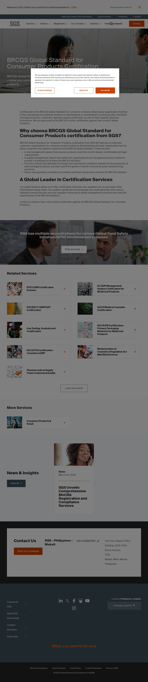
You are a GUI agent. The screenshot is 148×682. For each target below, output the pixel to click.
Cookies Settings (44, 90)
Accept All (105, 90)
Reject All (83, 90)
